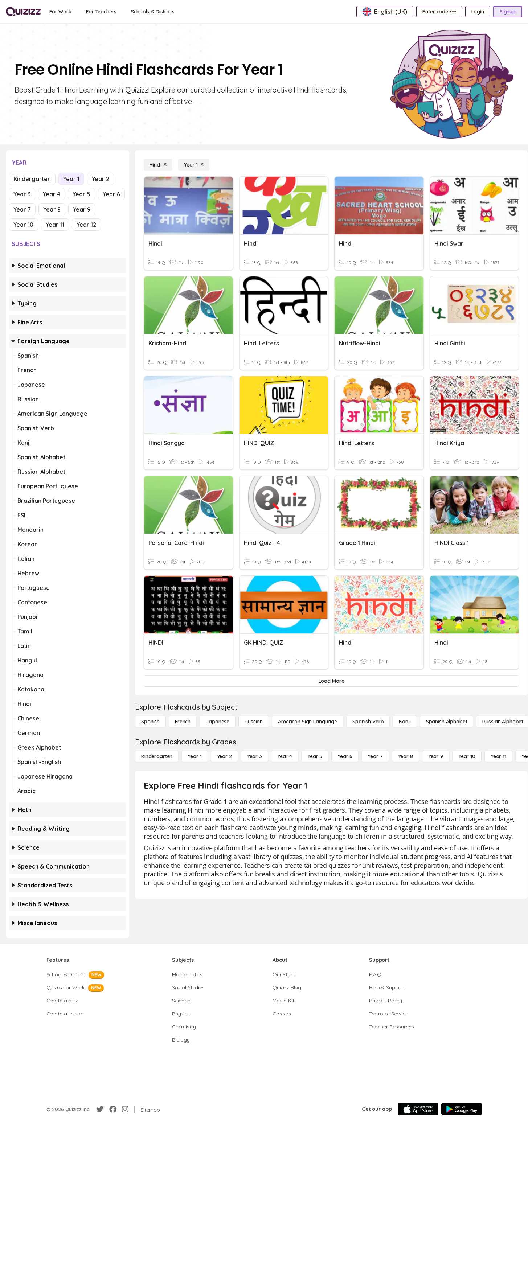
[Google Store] (461, 1109)
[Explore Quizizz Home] (23, 11)
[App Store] (418, 1109)
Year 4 (51, 194)
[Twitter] (99, 1109)
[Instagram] (125, 1109)
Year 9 (81, 209)
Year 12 (86, 224)
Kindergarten (32, 178)
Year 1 (71, 178)
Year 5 (81, 194)
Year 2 (100, 178)
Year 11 (55, 224)
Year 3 (21, 194)
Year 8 (52, 209)
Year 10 (23, 224)
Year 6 (111, 194)
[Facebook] (112, 1109)
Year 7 (22, 209)
